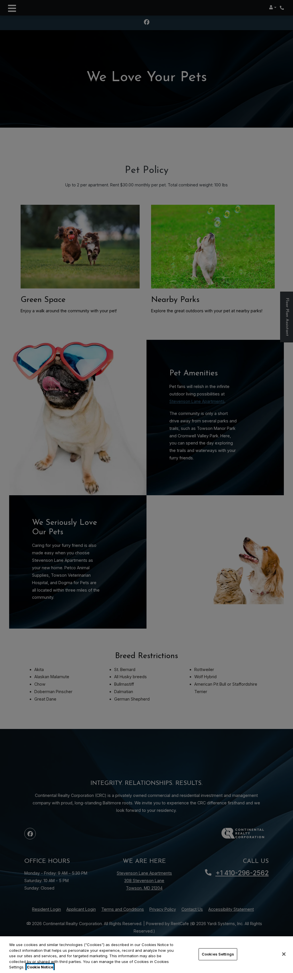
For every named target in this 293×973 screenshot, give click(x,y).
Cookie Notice (40, 967)
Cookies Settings (218, 954)
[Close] (284, 954)
